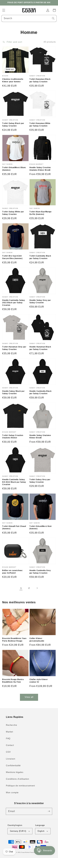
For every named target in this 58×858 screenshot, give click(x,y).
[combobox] (29, 18)
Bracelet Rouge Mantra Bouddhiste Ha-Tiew (13, 680)
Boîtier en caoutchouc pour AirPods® (12, 571)
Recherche (11, 725)
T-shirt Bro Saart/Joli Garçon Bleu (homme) (12, 257)
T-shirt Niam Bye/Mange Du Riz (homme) (40, 213)
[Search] (53, 18)
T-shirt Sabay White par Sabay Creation (13, 213)
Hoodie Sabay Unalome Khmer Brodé (40, 436)
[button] (3, 10)
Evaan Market (25, 852)
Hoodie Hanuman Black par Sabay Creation (40, 348)
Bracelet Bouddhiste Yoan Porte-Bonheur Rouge (14, 639)
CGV (8, 752)
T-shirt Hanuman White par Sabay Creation (40, 124)
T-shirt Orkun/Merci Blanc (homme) (14, 168)
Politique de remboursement (20, 785)
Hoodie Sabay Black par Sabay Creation (13, 392)
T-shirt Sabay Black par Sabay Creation (13, 124)
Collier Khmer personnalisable (36, 639)
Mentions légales (14, 772)
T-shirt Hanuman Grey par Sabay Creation (14, 348)
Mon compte (12, 792)
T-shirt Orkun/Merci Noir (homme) (40, 527)
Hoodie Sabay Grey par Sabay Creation (40, 301)
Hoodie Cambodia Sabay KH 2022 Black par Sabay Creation (14, 482)
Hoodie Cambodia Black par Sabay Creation (40, 392)
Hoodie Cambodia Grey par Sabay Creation (40, 571)
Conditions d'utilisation (17, 779)
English (41, 831)
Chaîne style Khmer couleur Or (38, 680)
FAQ (8, 738)
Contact (10, 745)
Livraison (10, 759)
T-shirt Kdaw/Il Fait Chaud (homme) (14, 527)
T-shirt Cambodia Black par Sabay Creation (40, 257)
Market (9, 732)
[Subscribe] (49, 811)
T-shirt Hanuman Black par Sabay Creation (40, 80)
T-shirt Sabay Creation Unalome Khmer (12, 436)
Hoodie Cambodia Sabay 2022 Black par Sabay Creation (13, 302)
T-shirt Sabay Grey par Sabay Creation (39, 480)
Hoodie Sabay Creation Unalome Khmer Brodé (40, 168)
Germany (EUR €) (18, 831)
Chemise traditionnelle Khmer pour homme (12, 80)
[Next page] (37, 588)
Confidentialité (13, 765)
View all (29, 697)
